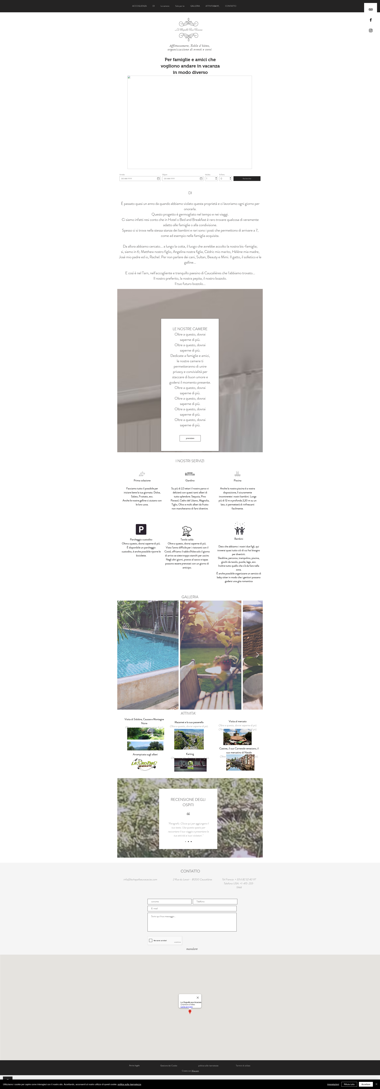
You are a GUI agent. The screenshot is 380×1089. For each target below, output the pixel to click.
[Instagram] (370, 30)
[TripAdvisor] (370, 9)
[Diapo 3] (191, 841)
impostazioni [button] (333, 1084)
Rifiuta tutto (349, 1084)
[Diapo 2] (188, 841)
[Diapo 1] (185, 841)
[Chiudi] (376, 1084)
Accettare (365, 1084)
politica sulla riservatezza (129, 1084)
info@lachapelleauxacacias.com (140, 879)
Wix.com (195, 1070)
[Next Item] (257, 655)
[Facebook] (370, 20)
